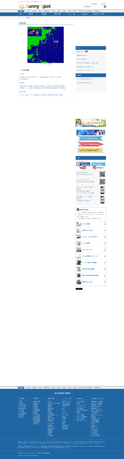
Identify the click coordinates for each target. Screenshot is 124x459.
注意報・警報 (23, 86)
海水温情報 (44, 95)
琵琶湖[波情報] (66, 405)
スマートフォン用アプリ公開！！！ (86, 187)
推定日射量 (65, 428)
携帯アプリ (94, 427)
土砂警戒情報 (36, 410)
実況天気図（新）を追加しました (85, 70)
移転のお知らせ (81, 51)
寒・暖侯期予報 (24, 79)
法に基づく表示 (40, 453)
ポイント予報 (38, 77)
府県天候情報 (61, 88)
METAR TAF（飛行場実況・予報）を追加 (87, 63)
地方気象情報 (37, 88)
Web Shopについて (82, 420)
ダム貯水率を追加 (81, 59)
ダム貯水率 (50, 435)
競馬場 (64, 418)
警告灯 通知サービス (97, 411)
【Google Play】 (81, 191)
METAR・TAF (51, 427)
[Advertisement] (91, 33)
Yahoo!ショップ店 (83, 214)
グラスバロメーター (82, 405)
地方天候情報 (45, 88)
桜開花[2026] (65, 425)
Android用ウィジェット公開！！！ (86, 196)
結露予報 (94, 416)
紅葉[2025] (65, 427)
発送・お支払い (81, 418)
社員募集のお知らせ (82, 55)
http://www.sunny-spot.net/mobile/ (85, 181)
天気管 (78, 403)
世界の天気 (21, 415)
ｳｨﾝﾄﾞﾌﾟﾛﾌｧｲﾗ (51, 423)
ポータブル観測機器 (82, 416)
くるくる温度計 (81, 415)
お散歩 (64, 422)
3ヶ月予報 (58, 77)
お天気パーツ (95, 425)
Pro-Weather (95, 430)
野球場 (64, 416)
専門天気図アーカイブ (53, 415)
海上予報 (21, 416)
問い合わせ (20, 453)
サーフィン (65, 413)
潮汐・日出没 (51, 418)
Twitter (93, 423)
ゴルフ (64, 411)
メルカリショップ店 (94, 214)
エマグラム (50, 422)
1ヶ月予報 (51, 77)
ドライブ (64, 406)
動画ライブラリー (66, 401)
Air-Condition (95, 433)
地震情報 (36, 86)
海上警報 (35, 423)
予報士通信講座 (95, 420)
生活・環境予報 (66, 403)
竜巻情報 (61, 86)
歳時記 (49, 406)
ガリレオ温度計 (81, 401)
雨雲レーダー (29, 95)
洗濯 (63, 423)
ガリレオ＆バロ (81, 406)
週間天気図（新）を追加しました (85, 66)
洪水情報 (22, 88)
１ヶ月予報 (81, 79)
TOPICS (21, 401)
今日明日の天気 (23, 405)
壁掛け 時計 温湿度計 (82, 410)
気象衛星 (50, 416)
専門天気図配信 (95, 422)
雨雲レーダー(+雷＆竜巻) (54, 403)
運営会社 (47, 453)
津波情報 (41, 86)
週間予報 (45, 77)
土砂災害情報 (54, 86)
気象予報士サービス (96, 408)
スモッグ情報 (29, 88)
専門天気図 (50, 413)
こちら (36, 443)
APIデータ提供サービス (97, 410)
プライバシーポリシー (30, 453)
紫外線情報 (37, 95)
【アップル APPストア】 (83, 193)
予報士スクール (95, 428)
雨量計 (78, 411)
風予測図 (55, 95)
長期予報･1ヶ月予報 (96, 405)
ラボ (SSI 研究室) (96, 435)
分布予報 (22, 77)
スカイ (64, 420)
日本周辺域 (49, 64)
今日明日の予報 (30, 77)
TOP (19, 17)
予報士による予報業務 (97, 403)
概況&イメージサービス (97, 415)
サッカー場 (65, 415)
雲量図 (61, 95)
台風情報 (28, 17)
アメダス (22, 95)
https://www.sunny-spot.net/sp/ (85, 174)
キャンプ (64, 410)
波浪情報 (50, 95)
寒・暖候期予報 (23, 413)
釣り (63, 408)
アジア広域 (42, 64)
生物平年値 (50, 408)
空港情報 (50, 425)
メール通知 (94, 413)
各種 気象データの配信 (97, 401)
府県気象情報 (53, 88)
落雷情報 (50, 405)
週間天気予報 (22, 408)
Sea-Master (94, 432)
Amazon (89, 218)
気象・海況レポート (96, 406)
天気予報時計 (80, 408)
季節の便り (50, 410)
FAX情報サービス (96, 418)
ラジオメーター (81, 413)
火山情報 (47, 86)
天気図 (49, 411)
